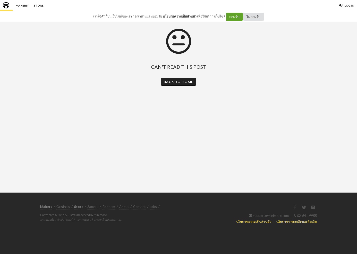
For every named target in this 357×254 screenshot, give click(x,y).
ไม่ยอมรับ (253, 17)
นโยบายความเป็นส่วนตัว (179, 16)
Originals (63, 206)
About (124, 206)
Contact (139, 206)
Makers (22, 5)
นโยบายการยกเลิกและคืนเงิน (296, 222)
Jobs (153, 206)
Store (38, 5)
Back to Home (178, 82)
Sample (92, 206)
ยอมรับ (234, 17)
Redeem (108, 206)
